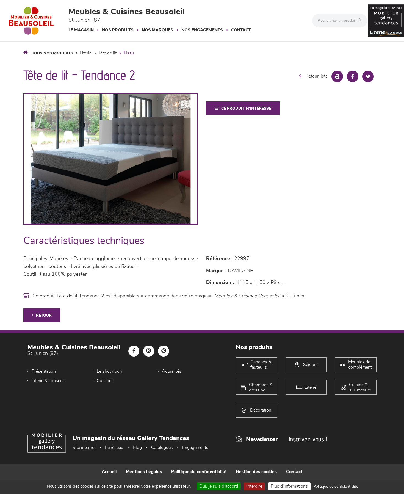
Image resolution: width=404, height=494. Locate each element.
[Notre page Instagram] (148, 351)
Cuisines (105, 381)
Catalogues (162, 447)
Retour (44, 316)
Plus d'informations (289, 486)
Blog (137, 447)
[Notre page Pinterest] (163, 351)
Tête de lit (107, 53)
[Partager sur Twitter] (368, 76)
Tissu (128, 53)
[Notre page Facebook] (133, 351)
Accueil (109, 472)
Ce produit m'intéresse (246, 109)
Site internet (84, 447)
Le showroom (110, 371)
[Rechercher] (361, 20)
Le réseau (114, 447)
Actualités (171, 371)
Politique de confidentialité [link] (335, 487)
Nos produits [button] (118, 30)
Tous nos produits (52, 53)
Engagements (195, 447)
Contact (241, 30)
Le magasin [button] (81, 30)
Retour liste (317, 76)
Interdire (254, 486)
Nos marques (157, 30)
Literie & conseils (48, 381)
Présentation (44, 371)
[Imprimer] (337, 76)
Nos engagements (202, 30)
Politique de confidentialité (198, 472)
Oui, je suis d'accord (218, 486)
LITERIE (86, 53)
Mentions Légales (144, 472)
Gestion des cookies (256, 472)
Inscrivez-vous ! (308, 439)
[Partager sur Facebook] (352, 76)
